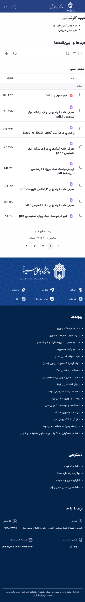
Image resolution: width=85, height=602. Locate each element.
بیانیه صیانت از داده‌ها (68, 473)
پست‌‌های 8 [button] (41, 232)
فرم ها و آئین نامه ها (65, 25)
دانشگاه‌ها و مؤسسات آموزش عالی (62, 406)
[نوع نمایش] (6, 53)
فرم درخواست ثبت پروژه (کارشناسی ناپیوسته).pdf (52, 171)
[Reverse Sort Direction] (67, 53)
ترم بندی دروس (67, 30)
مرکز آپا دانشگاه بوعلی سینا (66, 420)
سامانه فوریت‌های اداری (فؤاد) (65, 487)
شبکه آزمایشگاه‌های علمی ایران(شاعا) (61, 364)
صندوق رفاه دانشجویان (68, 350)
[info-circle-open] (15, 53)
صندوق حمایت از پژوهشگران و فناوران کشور (58, 343)
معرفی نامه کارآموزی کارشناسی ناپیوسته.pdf (47, 189)
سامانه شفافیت (72, 466)
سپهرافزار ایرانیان (40, 595)
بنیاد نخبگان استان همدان (67, 357)
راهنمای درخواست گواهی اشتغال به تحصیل (48, 133)
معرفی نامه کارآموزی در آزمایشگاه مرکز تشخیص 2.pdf (51, 151)
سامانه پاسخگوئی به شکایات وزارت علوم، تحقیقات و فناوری (50, 433)
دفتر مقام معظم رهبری (68, 328)
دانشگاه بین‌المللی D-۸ (68, 371)
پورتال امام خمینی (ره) (68, 384)
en (5, 7)
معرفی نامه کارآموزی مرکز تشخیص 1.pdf (49, 205)
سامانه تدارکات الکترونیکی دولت (64, 392)
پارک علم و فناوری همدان (67, 413)
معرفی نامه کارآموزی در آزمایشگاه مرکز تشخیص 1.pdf (51, 114)
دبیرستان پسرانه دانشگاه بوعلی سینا (61, 427)
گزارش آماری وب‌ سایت (68, 480)
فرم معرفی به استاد (55, 95)
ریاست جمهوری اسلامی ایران (65, 399)
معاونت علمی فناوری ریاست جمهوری (61, 377)
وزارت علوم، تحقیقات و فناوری (64, 336)
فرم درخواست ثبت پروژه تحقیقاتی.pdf (43, 216)
